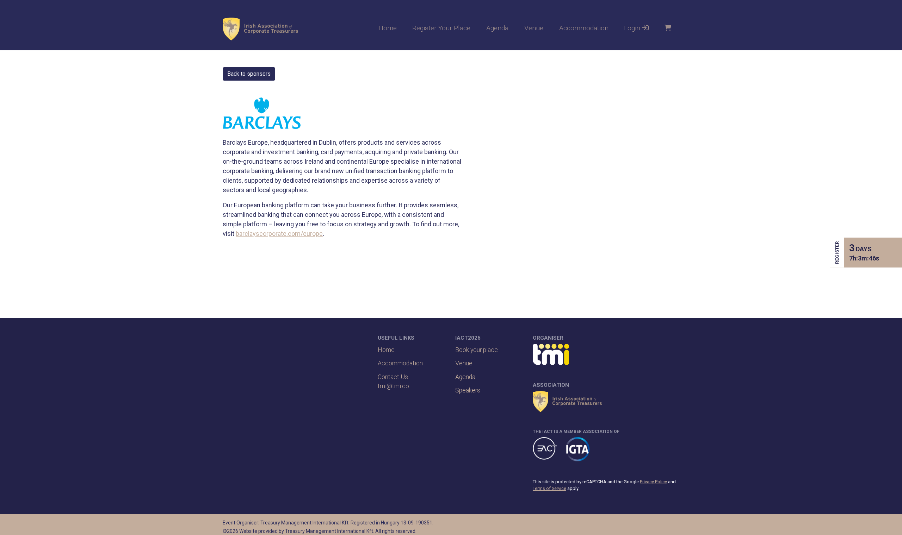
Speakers (467, 390)
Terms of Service (549, 488)
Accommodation (583, 28)
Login (633, 28)
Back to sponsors (249, 73)
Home (387, 28)
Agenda (497, 28)
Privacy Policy (653, 481)
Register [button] (837, 252)
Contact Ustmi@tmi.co (393, 381)
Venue (533, 28)
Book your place (476, 349)
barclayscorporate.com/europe (279, 233)
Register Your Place (441, 28)
